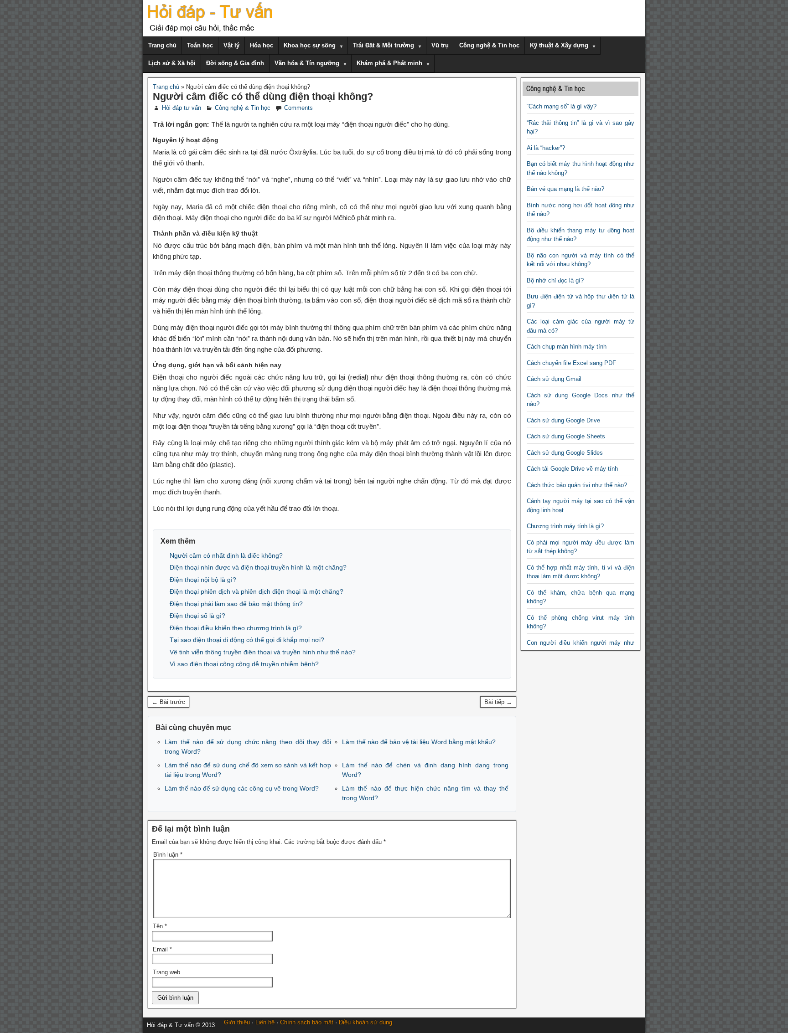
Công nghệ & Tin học (489, 45)
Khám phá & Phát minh (389, 63)
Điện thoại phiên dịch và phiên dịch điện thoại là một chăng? (256, 591)
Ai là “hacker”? (546, 147)
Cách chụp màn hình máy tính (567, 346)
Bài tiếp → (498, 702)
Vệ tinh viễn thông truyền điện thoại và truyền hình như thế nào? (263, 652)
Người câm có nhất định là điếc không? (226, 555)
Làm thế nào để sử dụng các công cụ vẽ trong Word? (242, 788)
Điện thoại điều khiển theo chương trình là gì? (236, 628)
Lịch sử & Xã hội (172, 63)
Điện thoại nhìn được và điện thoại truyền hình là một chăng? (258, 567)
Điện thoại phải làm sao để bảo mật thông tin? (236, 603)
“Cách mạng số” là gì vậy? (561, 106)
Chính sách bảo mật (306, 1022)
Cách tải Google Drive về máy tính (572, 468)
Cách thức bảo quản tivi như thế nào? (577, 485)
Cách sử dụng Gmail (554, 378)
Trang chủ (162, 45)
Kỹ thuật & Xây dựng (559, 45)
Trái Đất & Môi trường (383, 45)
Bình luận (167, 854)
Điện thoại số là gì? (197, 615)
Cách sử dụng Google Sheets (566, 436)
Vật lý (231, 45)
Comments (298, 107)
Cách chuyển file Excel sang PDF (571, 363)
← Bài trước (168, 702)
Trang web (166, 972)
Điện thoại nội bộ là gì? (203, 579)
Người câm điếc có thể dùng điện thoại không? (263, 96)
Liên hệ (265, 1022)
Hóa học (261, 45)
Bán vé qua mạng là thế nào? (565, 188)
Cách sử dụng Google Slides (565, 452)
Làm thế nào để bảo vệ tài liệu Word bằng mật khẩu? (419, 741)
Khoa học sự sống (310, 45)
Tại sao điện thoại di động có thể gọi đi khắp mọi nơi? (247, 639)
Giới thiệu (237, 1022)
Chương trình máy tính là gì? (565, 526)
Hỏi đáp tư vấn (181, 107)
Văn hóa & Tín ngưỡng (307, 63)
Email (162, 949)
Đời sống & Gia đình (235, 63)
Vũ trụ (440, 45)
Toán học (200, 45)
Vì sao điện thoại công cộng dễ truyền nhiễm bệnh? (244, 664)
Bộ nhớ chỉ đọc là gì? (555, 280)
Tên (160, 926)
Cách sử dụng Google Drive (563, 420)
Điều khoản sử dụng (365, 1022)
